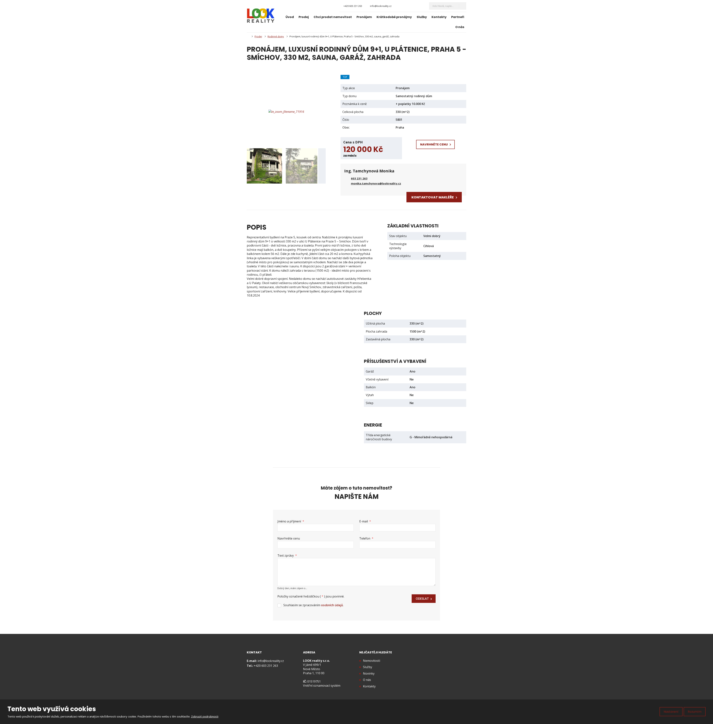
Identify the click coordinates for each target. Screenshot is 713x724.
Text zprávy (287, 555)
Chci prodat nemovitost (333, 17)
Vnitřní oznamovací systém (321, 685)
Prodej (304, 17)
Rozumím (694, 712)
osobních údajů (332, 605)
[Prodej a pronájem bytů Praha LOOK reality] (248, 36)
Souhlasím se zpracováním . (313, 605)
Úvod (290, 17)
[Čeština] (416, 6)
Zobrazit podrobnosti (204, 716)
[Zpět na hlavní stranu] (261, 15)
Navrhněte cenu (288, 538)
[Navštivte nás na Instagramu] (403, 6)
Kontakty (439, 17)
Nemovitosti (371, 661)
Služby (422, 17)
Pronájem (364, 17)
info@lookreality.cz (271, 661)
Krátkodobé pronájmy (394, 17)
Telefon (366, 538)
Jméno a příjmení (290, 521)
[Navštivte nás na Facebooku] (397, 6)
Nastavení (671, 712)
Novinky (369, 673)
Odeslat (422, 599)
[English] (422, 6)
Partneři (457, 17)
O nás (459, 27)
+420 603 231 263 (266, 666)
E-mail (365, 521)
